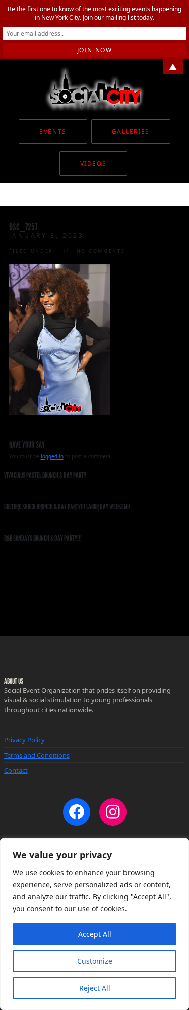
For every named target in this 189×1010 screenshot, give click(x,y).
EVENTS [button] (52, 131)
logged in (52, 456)
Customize (94, 961)
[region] (94, 924)
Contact (16, 770)
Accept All (94, 934)
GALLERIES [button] (131, 131)
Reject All (94, 988)
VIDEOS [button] (93, 163)
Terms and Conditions (37, 755)
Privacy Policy (24, 739)
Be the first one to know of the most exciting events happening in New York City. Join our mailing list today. (94, 13)
